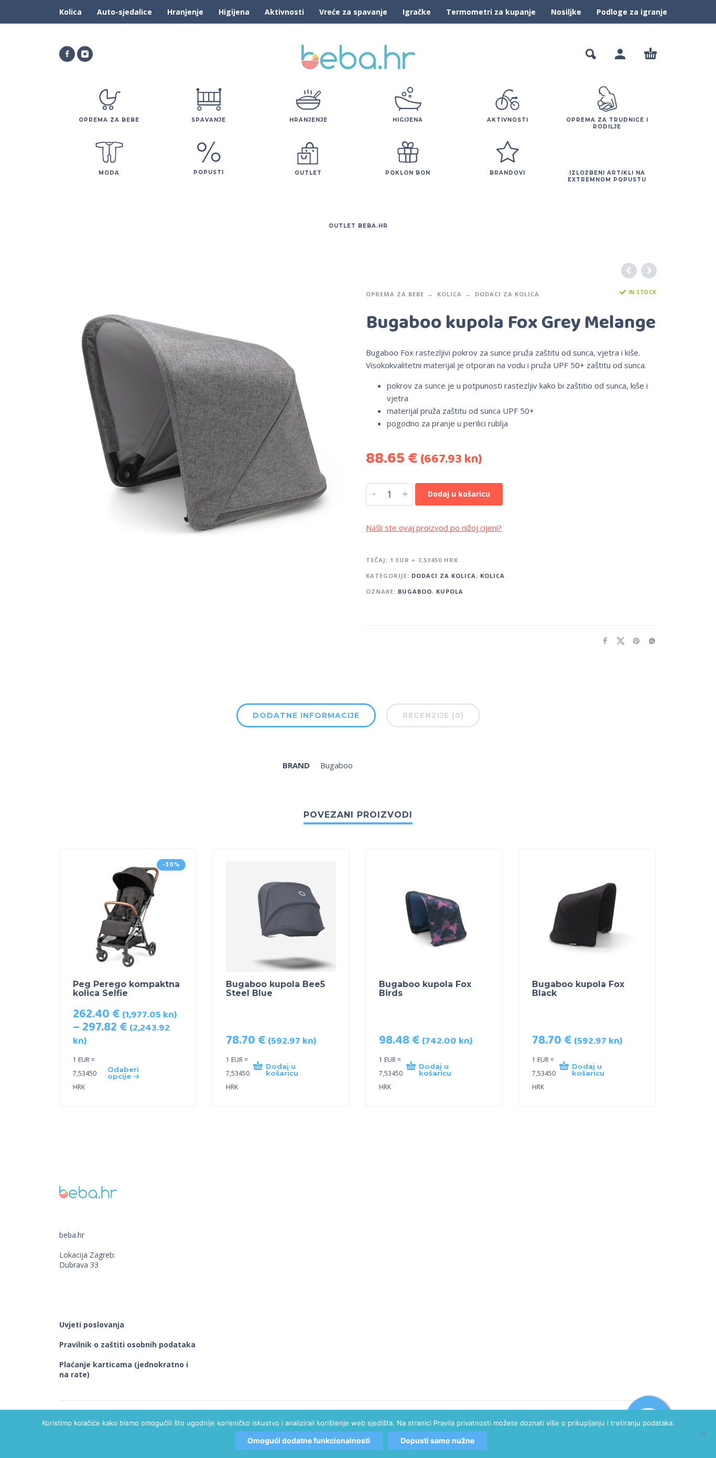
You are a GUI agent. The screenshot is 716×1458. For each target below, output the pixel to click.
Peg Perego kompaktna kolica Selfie (126, 988)
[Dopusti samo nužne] (703, 1434)
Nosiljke (566, 12)
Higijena (234, 12)
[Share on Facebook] (602, 641)
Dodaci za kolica (507, 294)
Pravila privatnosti (462, 1423)
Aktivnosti (284, 12)
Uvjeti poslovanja (91, 1325)
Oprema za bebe (395, 294)
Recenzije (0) (433, 715)
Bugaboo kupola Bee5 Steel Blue (275, 988)
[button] (590, 54)
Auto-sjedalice (124, 12)
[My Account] (620, 54)
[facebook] (67, 54)
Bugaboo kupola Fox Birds (425, 988)
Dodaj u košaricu (459, 494)
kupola (449, 591)
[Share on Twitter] (617, 641)
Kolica (70, 12)
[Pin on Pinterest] (633, 641)
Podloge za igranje (631, 12)
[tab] (306, 717)
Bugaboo (415, 591)
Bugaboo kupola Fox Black (578, 988)
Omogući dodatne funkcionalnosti (308, 1440)
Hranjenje (185, 12)
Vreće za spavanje (353, 12)
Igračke (417, 12)
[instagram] (85, 54)
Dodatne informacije (306, 715)
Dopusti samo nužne (437, 1440)
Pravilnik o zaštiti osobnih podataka (127, 1344)
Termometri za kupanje (491, 12)
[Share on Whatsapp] (649, 641)
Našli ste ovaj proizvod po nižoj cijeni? (434, 527)
